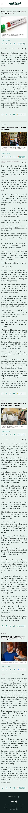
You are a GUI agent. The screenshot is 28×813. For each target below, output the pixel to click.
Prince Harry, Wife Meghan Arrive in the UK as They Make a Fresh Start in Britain (13, 636)
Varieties (3, 7)
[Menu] (1, 3)
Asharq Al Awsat (6, 39)
